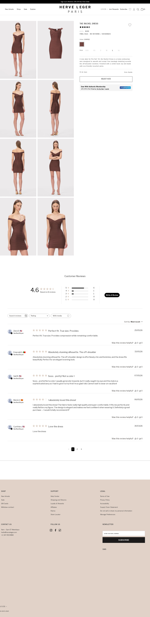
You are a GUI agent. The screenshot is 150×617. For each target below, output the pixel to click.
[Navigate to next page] (81, 449)
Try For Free (100, 89)
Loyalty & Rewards (57, 504)
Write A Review (112, 295)
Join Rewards (114, 9)
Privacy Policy (105, 500)
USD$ (103, 9)
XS (94, 50)
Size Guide (128, 72)
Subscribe (123, 9)
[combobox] (39, 316)
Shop (19, 9)
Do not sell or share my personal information (116, 511)
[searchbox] (16, 316)
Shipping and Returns (58, 500)
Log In (107, 89)
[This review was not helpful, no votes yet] (140, 343)
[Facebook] (55, 530)
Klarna (53, 511)
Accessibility (104, 504)
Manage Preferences (107, 514)
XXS (87, 50)
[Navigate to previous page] (68, 449)
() (144, 9)
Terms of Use (104, 496)
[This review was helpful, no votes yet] (135, 343)
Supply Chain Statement (109, 507)
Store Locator (55, 514)
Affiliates (54, 507)
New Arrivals (9, 9)
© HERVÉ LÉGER (4, 611)
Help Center (55, 496)
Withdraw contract (7, 507)
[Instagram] (51, 530)
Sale (25, 9)
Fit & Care (83, 72)
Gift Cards (4, 504)
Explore (33, 9)
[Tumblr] (60, 530)
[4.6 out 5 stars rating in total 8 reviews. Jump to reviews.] (85, 27)
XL (119, 50)
